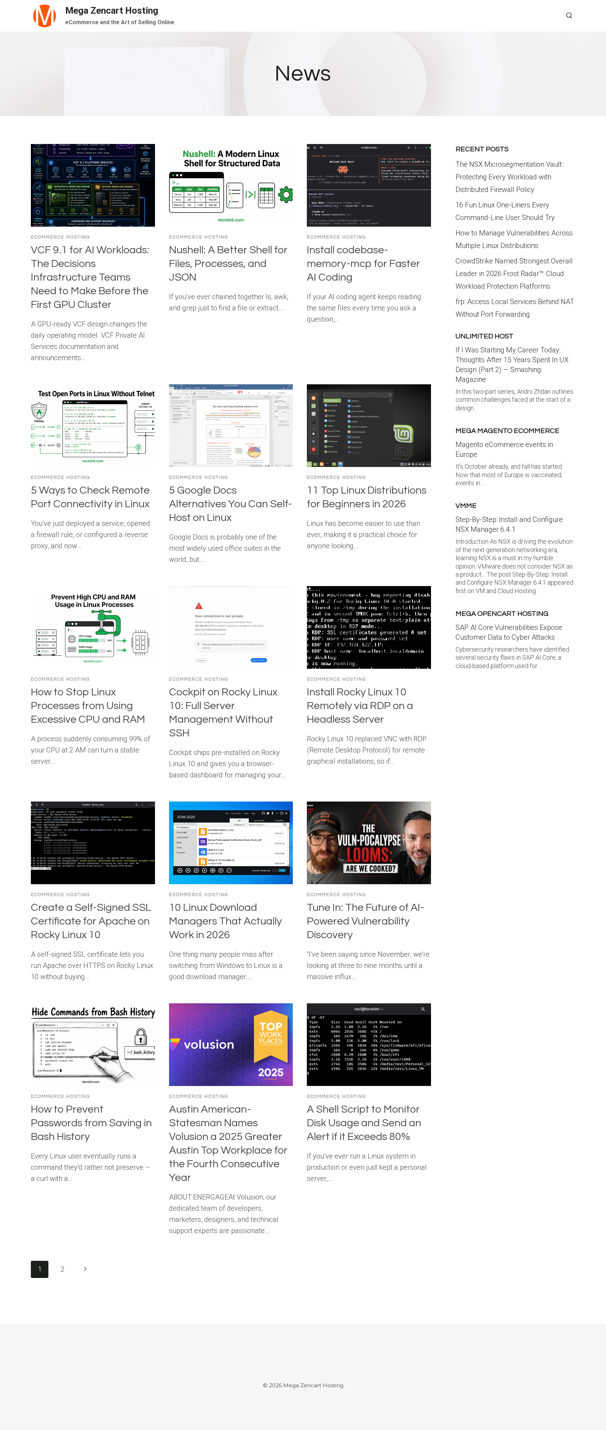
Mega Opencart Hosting (502, 613)
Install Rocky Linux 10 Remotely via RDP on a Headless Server (360, 706)
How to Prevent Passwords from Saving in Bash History (91, 1123)
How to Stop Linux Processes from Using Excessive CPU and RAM (88, 706)
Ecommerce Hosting (60, 237)
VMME (466, 505)
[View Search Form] (569, 16)
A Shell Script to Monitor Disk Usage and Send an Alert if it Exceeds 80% (364, 1123)
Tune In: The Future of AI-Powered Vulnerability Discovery (365, 921)
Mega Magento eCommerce (507, 430)
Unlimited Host (484, 336)
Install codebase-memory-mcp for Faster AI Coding (363, 264)
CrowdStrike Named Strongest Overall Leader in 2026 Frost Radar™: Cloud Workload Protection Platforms (514, 273)
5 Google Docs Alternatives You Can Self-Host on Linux (230, 504)
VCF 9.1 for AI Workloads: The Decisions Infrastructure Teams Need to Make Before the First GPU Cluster (90, 277)
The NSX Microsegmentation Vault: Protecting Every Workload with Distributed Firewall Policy (509, 177)
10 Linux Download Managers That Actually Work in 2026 (225, 921)
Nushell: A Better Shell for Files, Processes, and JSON (228, 264)
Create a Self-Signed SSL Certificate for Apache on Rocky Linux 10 (91, 921)
